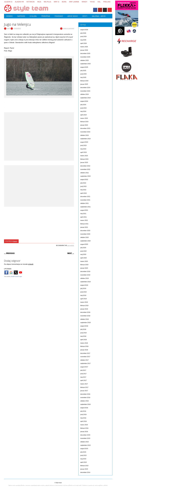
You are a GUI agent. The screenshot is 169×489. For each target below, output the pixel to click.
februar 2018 (84, 346)
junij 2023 (83, 145)
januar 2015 (84, 469)
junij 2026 (83, 36)
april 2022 (83, 193)
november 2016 (85, 397)
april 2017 (83, 380)
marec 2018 (84, 343)
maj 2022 (83, 190)
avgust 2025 (84, 67)
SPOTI (84, 16)
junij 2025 (83, 74)
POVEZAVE (59, 16)
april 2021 (83, 217)
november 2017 (85, 356)
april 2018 (83, 339)
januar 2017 (84, 391)
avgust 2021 (84, 210)
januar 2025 (84, 84)
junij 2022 (83, 186)
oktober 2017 (84, 360)
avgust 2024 (84, 101)
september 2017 (85, 363)
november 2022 (85, 169)
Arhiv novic (72, 16)
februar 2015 (84, 465)
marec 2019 (84, 302)
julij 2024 (83, 104)
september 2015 (85, 445)
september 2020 (85, 241)
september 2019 (85, 282)
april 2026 (83, 43)
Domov (9, 16)
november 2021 (85, 200)
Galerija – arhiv (99, 16)
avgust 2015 (84, 448)
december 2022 (85, 166)
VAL (98, 2)
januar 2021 (84, 227)
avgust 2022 (84, 179)
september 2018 (85, 322)
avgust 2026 (84, 29)
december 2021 (85, 196)
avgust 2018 (84, 326)
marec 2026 (84, 47)
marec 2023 (84, 156)
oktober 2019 (84, 278)
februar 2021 (84, 224)
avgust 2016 (84, 408)
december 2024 (85, 87)
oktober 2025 (84, 60)
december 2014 (85, 472)
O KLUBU (33, 16)
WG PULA (47, 2)
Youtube (100, 10)
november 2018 (85, 316)
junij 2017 (83, 373)
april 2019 (83, 299)
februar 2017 (84, 387)
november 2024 (85, 91)
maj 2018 (83, 336)
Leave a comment (68, 28)
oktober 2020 (84, 237)
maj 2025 (83, 77)
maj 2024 (83, 111)
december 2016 (85, 394)
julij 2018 (83, 329)
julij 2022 (83, 183)
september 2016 (85, 404)
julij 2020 (83, 247)
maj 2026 (83, 40)
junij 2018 (83, 333)
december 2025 (85, 53)
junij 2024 (83, 108)
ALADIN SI (8, 2)
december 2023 (85, 128)
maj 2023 (83, 149)
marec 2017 (84, 384)
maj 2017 (83, 377)
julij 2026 (83, 33)
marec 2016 (84, 425)
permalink (70, 245)
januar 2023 (84, 162)
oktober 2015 (84, 442)
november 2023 (85, 132)
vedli (8, 28)
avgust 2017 (84, 367)
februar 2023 (84, 159)
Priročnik (45, 16)
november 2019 (85, 275)
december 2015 (85, 435)
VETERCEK (30, 2)
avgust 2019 (84, 285)
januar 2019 (84, 309)
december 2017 (85, 353)
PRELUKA (106, 2)
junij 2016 (83, 414)
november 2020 (85, 234)
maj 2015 (83, 459)
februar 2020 (84, 265)
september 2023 (85, 138)
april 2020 (83, 258)
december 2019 (85, 271)
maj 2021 (83, 213)
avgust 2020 (84, 244)
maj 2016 (83, 418)
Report (15, 241)
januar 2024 (84, 125)
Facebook (95, 10)
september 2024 (85, 98)
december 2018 (85, 312)
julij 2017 (83, 370)
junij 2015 (83, 455)
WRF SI (56, 2)
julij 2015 (83, 452)
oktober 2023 (84, 135)
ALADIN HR (19, 2)
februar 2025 (84, 81)
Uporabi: (7, 269)
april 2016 (83, 421)
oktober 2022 (84, 173)
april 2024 (83, 115)
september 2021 (85, 207)
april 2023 (83, 152)
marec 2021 (84, 220)
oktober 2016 (84, 401)
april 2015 (83, 462)
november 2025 (85, 57)
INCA (39, 2)
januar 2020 (84, 268)
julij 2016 (83, 411)
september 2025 (85, 64)
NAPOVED (21, 16)
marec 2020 (84, 261)
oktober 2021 (84, 203)
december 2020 (85, 230)
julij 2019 (83, 288)
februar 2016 (84, 428)
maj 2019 (83, 295)
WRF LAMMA (74, 2)
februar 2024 (84, 121)
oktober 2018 (84, 319)
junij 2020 (83, 251)
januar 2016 (84, 431)
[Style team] (26, 11)
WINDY (84, 2)
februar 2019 (84, 305)
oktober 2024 (84, 94)
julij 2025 (83, 70)
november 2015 (85, 438)
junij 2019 (83, 292)
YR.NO (92, 2)
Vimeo (105, 10)
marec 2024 (84, 118)
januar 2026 (84, 50)
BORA (64, 2)
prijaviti (30, 264)
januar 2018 (84, 350)
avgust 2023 (84, 142)
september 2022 (85, 176)
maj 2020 (83, 254)
